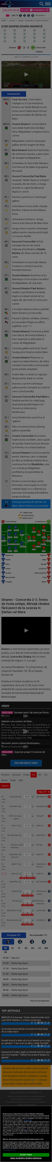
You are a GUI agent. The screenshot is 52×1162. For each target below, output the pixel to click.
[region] (26, 1134)
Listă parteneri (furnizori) (9, 1150)
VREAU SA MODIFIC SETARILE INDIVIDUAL (26, 1158)
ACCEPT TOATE (26, 1155)
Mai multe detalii (28, 1120)
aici (25, 1129)
